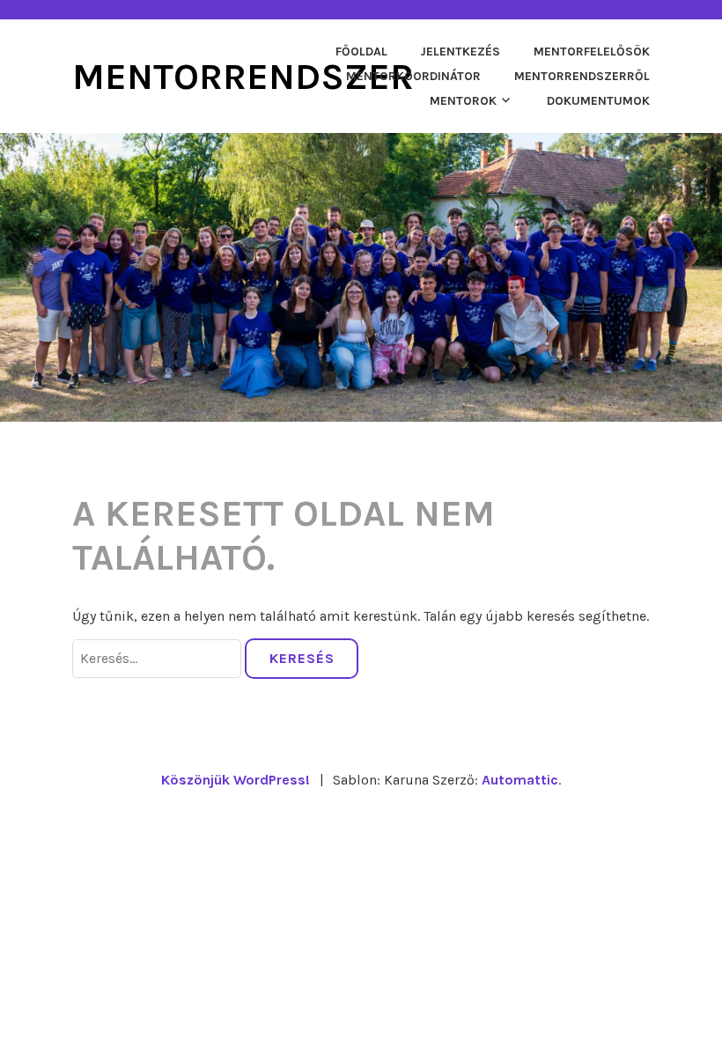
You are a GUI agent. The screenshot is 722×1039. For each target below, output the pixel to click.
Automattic (520, 779)
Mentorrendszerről (582, 76)
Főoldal (361, 51)
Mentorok (463, 100)
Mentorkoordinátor (413, 76)
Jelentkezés (460, 51)
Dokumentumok (598, 100)
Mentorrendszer (243, 77)
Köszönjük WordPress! (235, 779)
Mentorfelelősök (592, 51)
